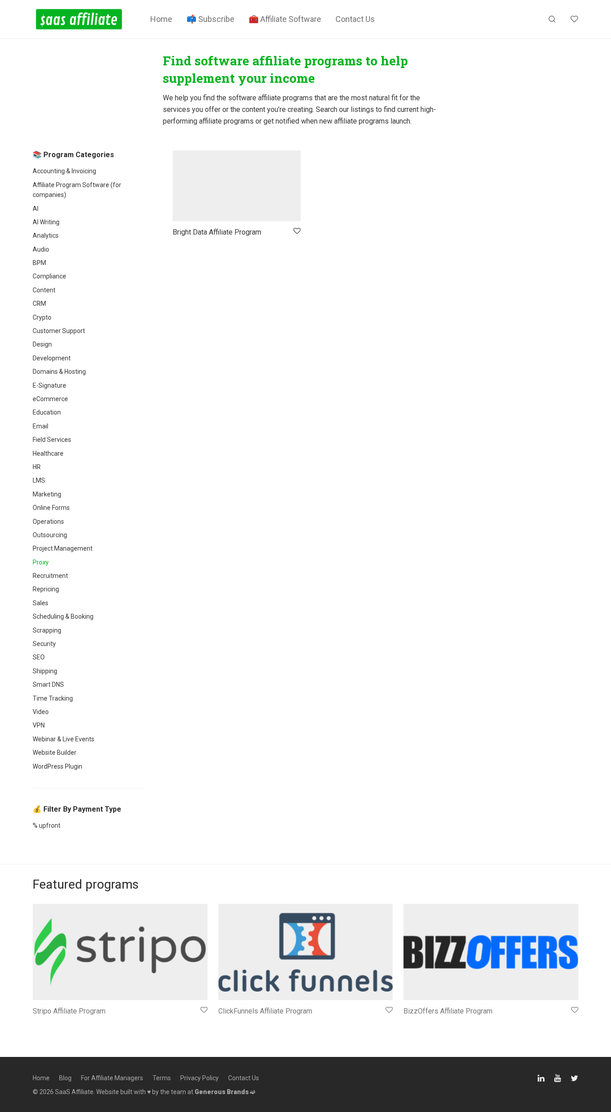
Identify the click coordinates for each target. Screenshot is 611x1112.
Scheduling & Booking (63, 616)
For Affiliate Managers (112, 1078)
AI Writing (46, 222)
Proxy (41, 562)
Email (40, 426)
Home (161, 19)
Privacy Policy (199, 1078)
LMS (39, 480)
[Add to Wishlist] (296, 231)
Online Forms (51, 507)
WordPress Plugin (57, 766)
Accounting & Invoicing (64, 171)
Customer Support (59, 330)
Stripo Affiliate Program (69, 1011)
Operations (48, 521)
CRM (39, 303)
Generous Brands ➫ (225, 1091)
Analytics (46, 235)
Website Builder (54, 752)
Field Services (52, 439)
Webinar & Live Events (63, 739)
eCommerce (50, 398)
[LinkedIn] (542, 1077)
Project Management (63, 548)
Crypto (42, 317)
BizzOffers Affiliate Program (447, 1011)
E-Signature (49, 385)
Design (42, 344)
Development (52, 358)
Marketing (47, 494)
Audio (41, 249)
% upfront (46, 825)
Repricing (46, 589)
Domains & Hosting (59, 371)
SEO (39, 657)
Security (44, 643)
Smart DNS (48, 684)
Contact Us (355, 19)
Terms (162, 1078)
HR (37, 466)
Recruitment (50, 575)
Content (44, 290)
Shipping (45, 671)
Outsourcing (50, 535)
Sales (40, 603)
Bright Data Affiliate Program (217, 232)
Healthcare (48, 453)
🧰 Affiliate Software (285, 19)
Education (47, 412)
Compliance (49, 276)
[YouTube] (558, 1077)
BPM (39, 262)
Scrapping (47, 630)
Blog (65, 1078)
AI (35, 208)
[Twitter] (574, 1077)
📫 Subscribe (210, 19)
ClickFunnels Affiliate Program (265, 1011)
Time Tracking (53, 698)
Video (41, 711)
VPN (39, 725)
